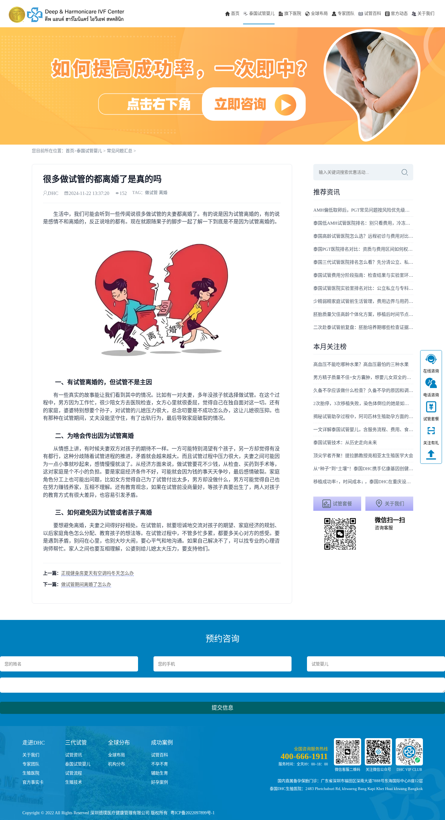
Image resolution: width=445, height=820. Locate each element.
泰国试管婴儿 (262, 13)
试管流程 (73, 773)
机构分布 (116, 764)
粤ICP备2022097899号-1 (192, 813)
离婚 (163, 192)
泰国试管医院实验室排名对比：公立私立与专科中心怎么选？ (363, 288)
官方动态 (399, 13)
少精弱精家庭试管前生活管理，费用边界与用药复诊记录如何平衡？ (363, 301)
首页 (235, 13)
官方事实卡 (33, 782)
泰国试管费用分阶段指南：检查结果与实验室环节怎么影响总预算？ (363, 275)
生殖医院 (30, 773)
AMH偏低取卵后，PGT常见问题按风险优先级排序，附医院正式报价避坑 (363, 210)
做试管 (151, 192)
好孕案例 (159, 782)
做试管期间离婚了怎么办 (86, 584)
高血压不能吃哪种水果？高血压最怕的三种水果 (361, 364)
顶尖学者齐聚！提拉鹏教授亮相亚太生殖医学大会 (363, 455)
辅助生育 (159, 773)
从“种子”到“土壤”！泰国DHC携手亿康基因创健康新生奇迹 (363, 468)
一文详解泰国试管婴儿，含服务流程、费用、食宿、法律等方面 (363, 429)
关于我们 (425, 13)
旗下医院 (292, 13)
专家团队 (346, 13)
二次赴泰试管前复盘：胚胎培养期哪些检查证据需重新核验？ (363, 327)
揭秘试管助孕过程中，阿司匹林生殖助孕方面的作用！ (363, 416)
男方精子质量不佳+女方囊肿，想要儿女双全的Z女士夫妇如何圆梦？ (363, 377)
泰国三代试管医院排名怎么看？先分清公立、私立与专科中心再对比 (363, 262)
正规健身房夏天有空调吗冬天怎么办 (97, 573)
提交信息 (222, 708)
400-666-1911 (304, 756)
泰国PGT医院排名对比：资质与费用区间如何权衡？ (363, 249)
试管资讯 (73, 755)
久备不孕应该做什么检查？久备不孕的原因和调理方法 (363, 390)
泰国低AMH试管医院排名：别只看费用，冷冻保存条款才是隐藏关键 (363, 223)
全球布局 (319, 13)
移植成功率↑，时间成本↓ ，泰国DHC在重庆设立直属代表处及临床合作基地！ (363, 481)
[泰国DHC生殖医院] (66, 15)
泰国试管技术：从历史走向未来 (345, 442)
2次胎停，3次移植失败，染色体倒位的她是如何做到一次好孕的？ (363, 403)
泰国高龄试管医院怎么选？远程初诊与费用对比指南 (363, 236)
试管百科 (372, 13)
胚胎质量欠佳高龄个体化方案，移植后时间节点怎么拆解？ (363, 314)
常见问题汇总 (119, 151)
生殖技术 (73, 782)
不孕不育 (159, 764)
